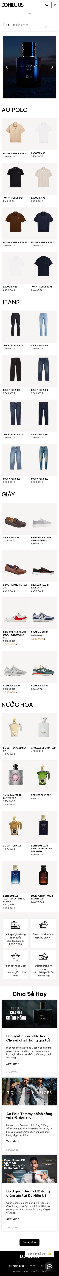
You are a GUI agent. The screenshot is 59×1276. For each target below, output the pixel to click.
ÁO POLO (15, 109)
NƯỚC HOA (17, 704)
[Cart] (55, 5)
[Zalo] (49, 1266)
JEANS (11, 302)
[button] (29, 14)
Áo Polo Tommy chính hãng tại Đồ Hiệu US (29, 1116)
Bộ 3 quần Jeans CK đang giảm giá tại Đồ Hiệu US (28, 1193)
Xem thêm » (12, 1063)
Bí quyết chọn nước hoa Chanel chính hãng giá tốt (28, 1038)
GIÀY (8, 494)
